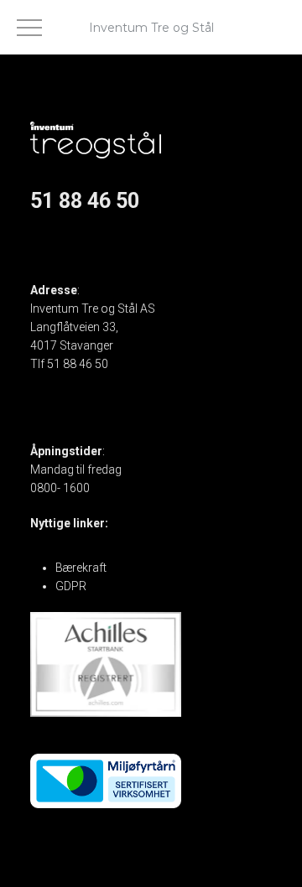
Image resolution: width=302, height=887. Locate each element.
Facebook (57, 236)
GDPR (70, 586)
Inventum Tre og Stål (151, 27)
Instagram (57, 255)
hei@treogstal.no (75, 382)
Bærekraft (81, 567)
